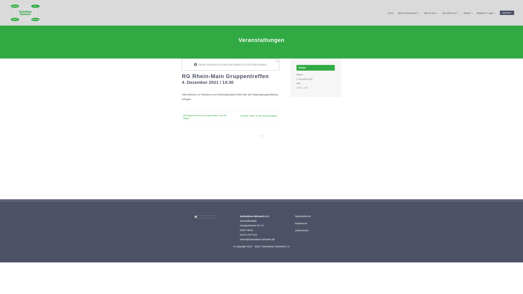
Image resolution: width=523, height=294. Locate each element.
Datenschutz (302, 230)
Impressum (301, 223)
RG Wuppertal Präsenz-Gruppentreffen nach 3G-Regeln (205, 117)
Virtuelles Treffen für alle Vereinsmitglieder (258, 115)
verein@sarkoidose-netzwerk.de (257, 239)
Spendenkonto (303, 216)
